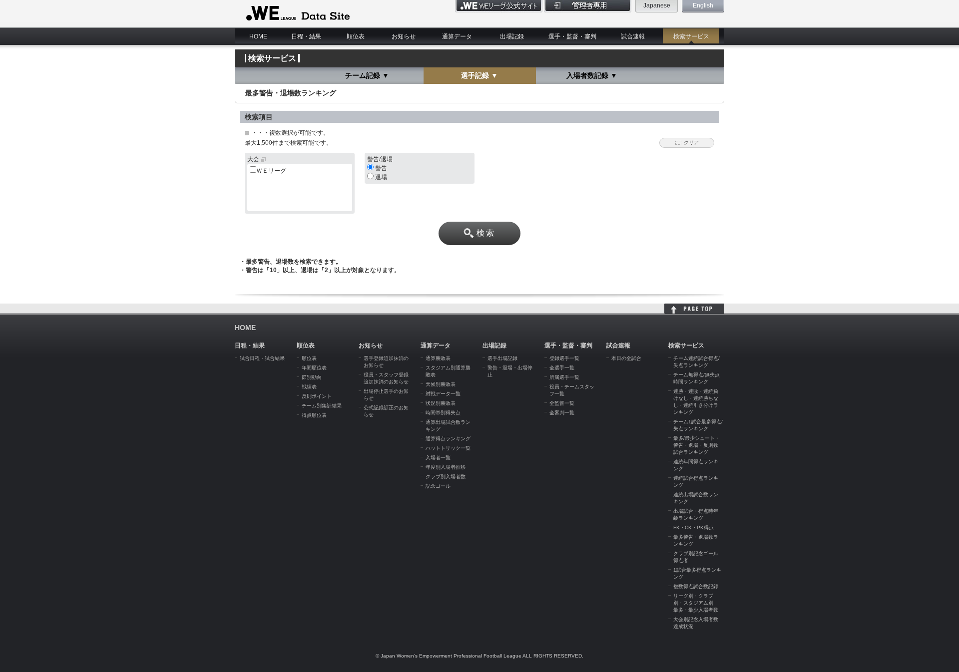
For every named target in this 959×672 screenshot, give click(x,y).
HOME (258, 36)
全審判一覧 (561, 412)
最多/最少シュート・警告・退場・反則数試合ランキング (696, 445)
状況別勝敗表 (441, 403)
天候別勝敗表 (441, 384)
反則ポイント (317, 396)
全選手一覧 (561, 367)
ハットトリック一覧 (448, 448)
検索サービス (691, 36)
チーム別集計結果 (322, 405)
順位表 (356, 36)
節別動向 (312, 377)
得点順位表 (314, 415)
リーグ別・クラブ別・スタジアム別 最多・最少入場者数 (695, 603)
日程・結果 (306, 36)
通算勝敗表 (438, 358)
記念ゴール (438, 486)
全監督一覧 (561, 403)
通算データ (457, 36)
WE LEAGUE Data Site (297, 13)
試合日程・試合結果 (262, 358)
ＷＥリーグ (271, 170)
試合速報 (633, 36)
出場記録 (512, 36)
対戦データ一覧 (443, 393)
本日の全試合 (626, 358)
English (703, 5)
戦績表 (309, 386)
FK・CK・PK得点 (693, 527)
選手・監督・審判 (572, 36)
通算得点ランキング (448, 438)
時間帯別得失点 (443, 412)
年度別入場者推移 (446, 467)
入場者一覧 (438, 457)
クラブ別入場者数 (446, 476)
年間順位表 (314, 367)
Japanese (656, 5)
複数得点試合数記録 (695, 586)
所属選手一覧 (564, 377)
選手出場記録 (502, 358)
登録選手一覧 (564, 358)
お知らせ (404, 36)
